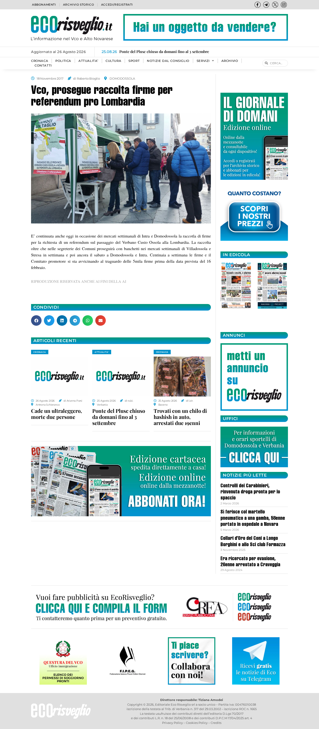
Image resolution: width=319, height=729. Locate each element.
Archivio (229, 61)
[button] (36, 320)
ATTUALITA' (102, 352)
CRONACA (39, 61)
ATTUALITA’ (88, 61)
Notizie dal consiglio (168, 61)
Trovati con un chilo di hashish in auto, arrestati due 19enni (180, 416)
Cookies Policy (197, 723)
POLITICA (63, 61)
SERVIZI (203, 61)
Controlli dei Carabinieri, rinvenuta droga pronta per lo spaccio (250, 492)
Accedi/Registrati (117, 4)
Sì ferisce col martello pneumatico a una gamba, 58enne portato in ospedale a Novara (252, 518)
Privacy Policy (172, 723)
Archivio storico (78, 4)
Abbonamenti (44, 4)
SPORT (134, 61)
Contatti (43, 65)
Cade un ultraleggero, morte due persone (56, 413)
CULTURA (113, 61)
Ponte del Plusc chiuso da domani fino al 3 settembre (118, 416)
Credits (216, 723)
